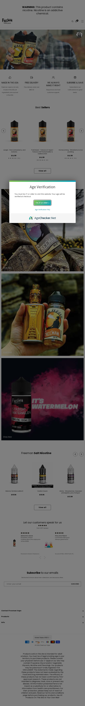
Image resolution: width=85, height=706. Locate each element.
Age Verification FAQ (42, 209)
